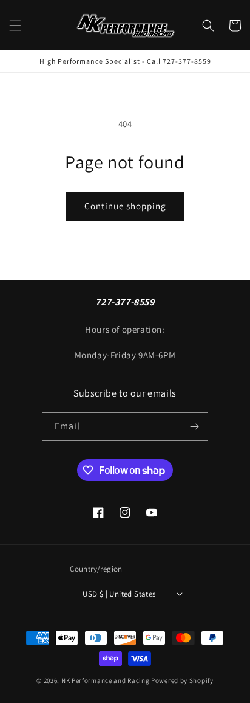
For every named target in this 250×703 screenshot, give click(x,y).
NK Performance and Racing (105, 680)
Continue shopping (125, 206)
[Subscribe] (194, 426)
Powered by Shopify (182, 680)
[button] (15, 25)
